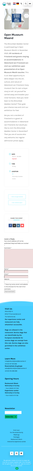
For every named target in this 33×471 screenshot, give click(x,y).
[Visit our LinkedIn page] (21, 453)
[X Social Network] (14, 225)
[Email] (22, 225)
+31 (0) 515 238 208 (11, 371)
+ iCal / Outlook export (17, 202)
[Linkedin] (18, 225)
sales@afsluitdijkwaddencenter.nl (16, 368)
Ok (17, 468)
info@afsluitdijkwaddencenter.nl (15, 361)
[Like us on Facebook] (12, 453)
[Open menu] (30, 3)
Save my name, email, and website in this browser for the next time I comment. (16, 286)
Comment (8, 248)
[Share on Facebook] (10, 225)
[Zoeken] (25, 3)
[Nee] (31, 464)
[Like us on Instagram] (16, 453)
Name (6, 269)
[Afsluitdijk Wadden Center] (9, 3)
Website (6, 279)
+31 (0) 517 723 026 (11, 364)
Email (6, 274)
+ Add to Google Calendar (17, 196)
